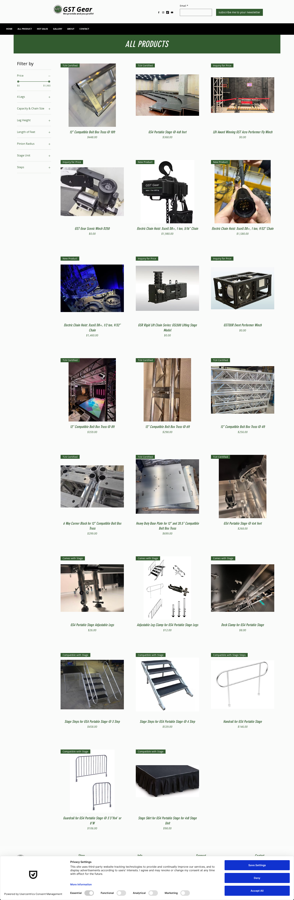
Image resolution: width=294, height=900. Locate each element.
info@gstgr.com (255, 29)
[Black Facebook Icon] (158, 12)
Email (184, 5)
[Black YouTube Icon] (172, 12)
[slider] (18, 81)
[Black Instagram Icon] (163, 12)
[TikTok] (167, 12)
